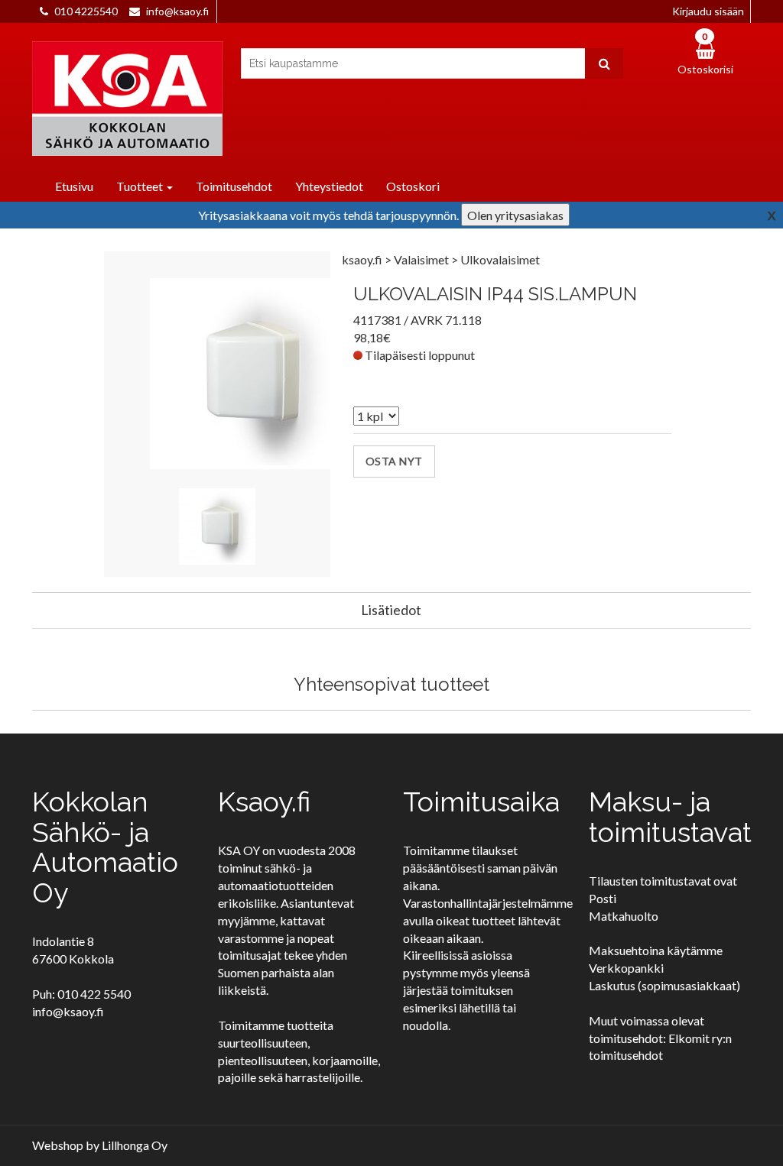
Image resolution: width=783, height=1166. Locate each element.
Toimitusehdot (234, 186)
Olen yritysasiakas (515, 215)
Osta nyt (394, 461)
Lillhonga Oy (134, 1145)
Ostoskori (413, 186)
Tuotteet (140, 186)
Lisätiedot (391, 609)
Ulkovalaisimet (500, 259)
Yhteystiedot (329, 186)
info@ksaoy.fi (177, 11)
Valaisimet (422, 259)
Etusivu (74, 186)
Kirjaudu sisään (708, 11)
